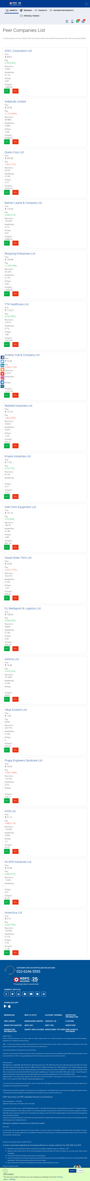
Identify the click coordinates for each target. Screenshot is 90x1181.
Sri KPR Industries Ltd (18, 862)
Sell (15, 91)
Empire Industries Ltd (18, 456)
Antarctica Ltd (13, 912)
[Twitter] (12, 994)
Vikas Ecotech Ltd (16, 709)
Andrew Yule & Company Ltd (22, 355)
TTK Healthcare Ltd (16, 304)
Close (80, 1170)
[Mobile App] (72, 21)
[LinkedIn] (18, 994)
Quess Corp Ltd (14, 152)
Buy (6, 91)
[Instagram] (37, 994)
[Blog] (25, 994)
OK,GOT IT (72, 1170)
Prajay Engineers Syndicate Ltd (23, 760)
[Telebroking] (67, 21)
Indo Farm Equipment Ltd (20, 507)
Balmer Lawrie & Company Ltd (23, 202)
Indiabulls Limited (15, 101)
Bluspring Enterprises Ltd (20, 253)
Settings (12, 1179)
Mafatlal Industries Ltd (18, 405)
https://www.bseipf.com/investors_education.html (14, 1137)
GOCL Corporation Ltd (18, 50)
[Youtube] (31, 994)
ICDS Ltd (10, 811)
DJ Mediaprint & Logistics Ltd (23, 608)
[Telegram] (43, 994)
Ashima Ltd (12, 659)
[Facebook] (6, 994)
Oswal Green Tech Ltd (18, 557)
